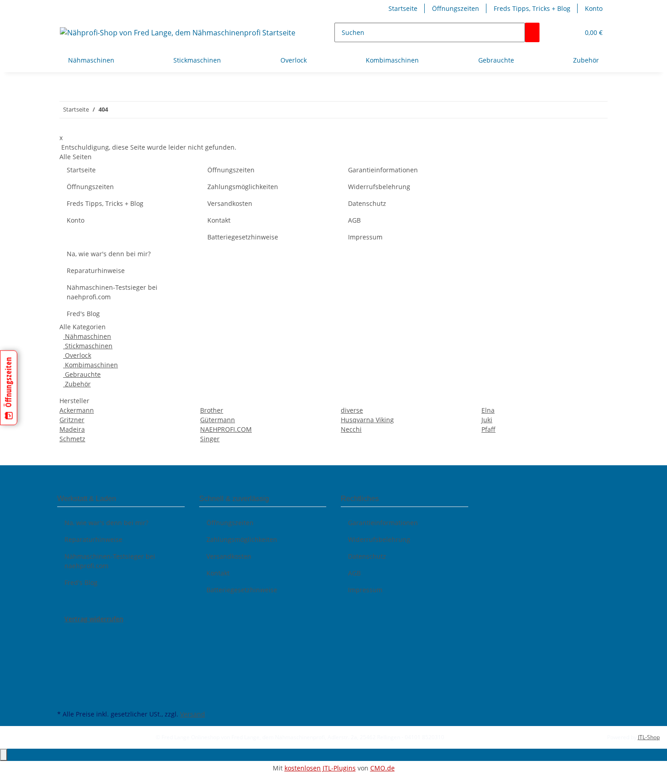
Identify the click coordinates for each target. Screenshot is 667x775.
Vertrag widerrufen (93, 618)
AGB (354, 220)
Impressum (365, 237)
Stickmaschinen (88, 345)
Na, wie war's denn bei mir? (109, 253)
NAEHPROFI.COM (226, 429)
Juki (486, 419)
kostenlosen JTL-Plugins (320, 768)
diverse (352, 410)
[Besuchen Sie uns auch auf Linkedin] (64, 697)
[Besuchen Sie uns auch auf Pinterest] (64, 666)
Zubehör (77, 384)
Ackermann (76, 410)
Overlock (77, 355)
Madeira (72, 429)
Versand (192, 714)
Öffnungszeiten (455, 8)
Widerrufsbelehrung (379, 186)
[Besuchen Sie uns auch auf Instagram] (64, 676)
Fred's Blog (83, 313)
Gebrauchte (82, 374)
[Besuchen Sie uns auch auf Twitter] (64, 644)
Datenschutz (367, 203)
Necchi (351, 429)
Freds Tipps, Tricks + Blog (532, 8)
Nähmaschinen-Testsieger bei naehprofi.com (112, 292)
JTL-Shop (649, 737)
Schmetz (72, 438)
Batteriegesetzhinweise (242, 237)
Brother (211, 410)
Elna (488, 410)
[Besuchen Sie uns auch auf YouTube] (64, 655)
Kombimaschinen (90, 365)
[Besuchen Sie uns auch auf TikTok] (64, 687)
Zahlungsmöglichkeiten (242, 186)
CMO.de (382, 768)
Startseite (402, 8)
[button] (568, 32)
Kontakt (219, 220)
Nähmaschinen (87, 336)
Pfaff (488, 429)
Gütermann (217, 419)
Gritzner (71, 419)
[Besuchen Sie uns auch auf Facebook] (64, 634)
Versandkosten (229, 203)
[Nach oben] (3, 755)
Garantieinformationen (383, 170)
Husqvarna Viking (367, 419)
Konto (594, 8)
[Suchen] (532, 32)
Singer (210, 438)
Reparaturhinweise (96, 270)
